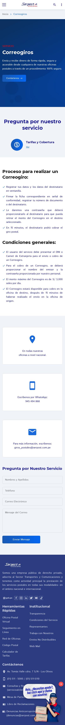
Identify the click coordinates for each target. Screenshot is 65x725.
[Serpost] (29, 5)
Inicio (5, 14)
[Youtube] (36, 598)
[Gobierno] (7, 598)
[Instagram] (21, 598)
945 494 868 (32, 401)
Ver (28, 147)
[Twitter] (31, 598)
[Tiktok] (41, 598)
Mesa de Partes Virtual (20, 697)
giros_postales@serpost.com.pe (32, 447)
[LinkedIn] (26, 598)
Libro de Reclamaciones (20, 704)
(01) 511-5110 (32, 679)
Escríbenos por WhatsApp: (33, 397)
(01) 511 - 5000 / (16, 679)
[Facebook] (16, 598)
